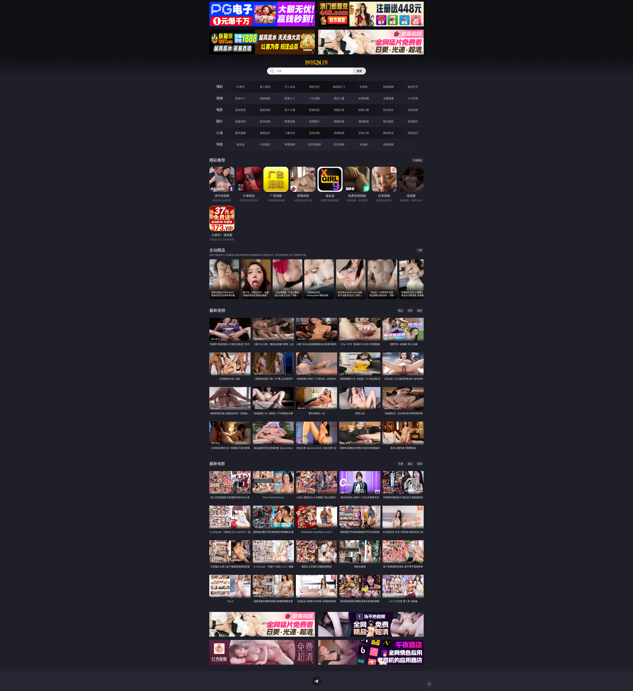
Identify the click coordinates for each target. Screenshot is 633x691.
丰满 (400, 463)
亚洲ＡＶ (240, 98)
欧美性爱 (314, 110)
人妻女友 (290, 133)
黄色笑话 (388, 133)
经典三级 (363, 110)
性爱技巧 (413, 133)
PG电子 (240, 87)
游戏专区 (314, 87)
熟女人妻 (339, 98)
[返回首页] (429, 684)
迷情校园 (339, 133)
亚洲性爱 (240, 110)
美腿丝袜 (339, 121)
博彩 (219, 87)
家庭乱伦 (265, 133)
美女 (400, 310)
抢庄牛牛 (413, 87)
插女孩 (240, 144)
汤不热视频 (314, 144)
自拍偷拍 (265, 98)
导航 (219, 144)
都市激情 (240, 133)
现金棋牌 (388, 87)
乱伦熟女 (388, 110)
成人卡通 (290, 110)
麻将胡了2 (339, 87)
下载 (419, 250)
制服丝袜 (339, 110)
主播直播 (388, 98)
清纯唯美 (363, 121)
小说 (219, 133)
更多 (419, 310)
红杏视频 (339, 144)
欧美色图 (290, 121)
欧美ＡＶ (290, 98)
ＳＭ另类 (413, 98)
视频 (219, 98)
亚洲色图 (265, 121)
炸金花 (364, 87)
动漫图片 (314, 121)
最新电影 (217, 463)
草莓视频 (290, 144)
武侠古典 (314, 133)
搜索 (359, 71)
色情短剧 (388, 144)
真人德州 (265, 87)
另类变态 (413, 110)
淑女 (410, 463)
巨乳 (410, 310)
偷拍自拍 (265, 110)
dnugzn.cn (316, 62)
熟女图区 (388, 121)
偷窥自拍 (240, 121)
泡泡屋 (364, 144)
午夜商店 (265, 144)
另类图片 (413, 121)
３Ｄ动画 (314, 98)
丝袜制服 (363, 98)
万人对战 (290, 87)
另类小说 (363, 133)
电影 (219, 110)
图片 (219, 121)
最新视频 (217, 310)
